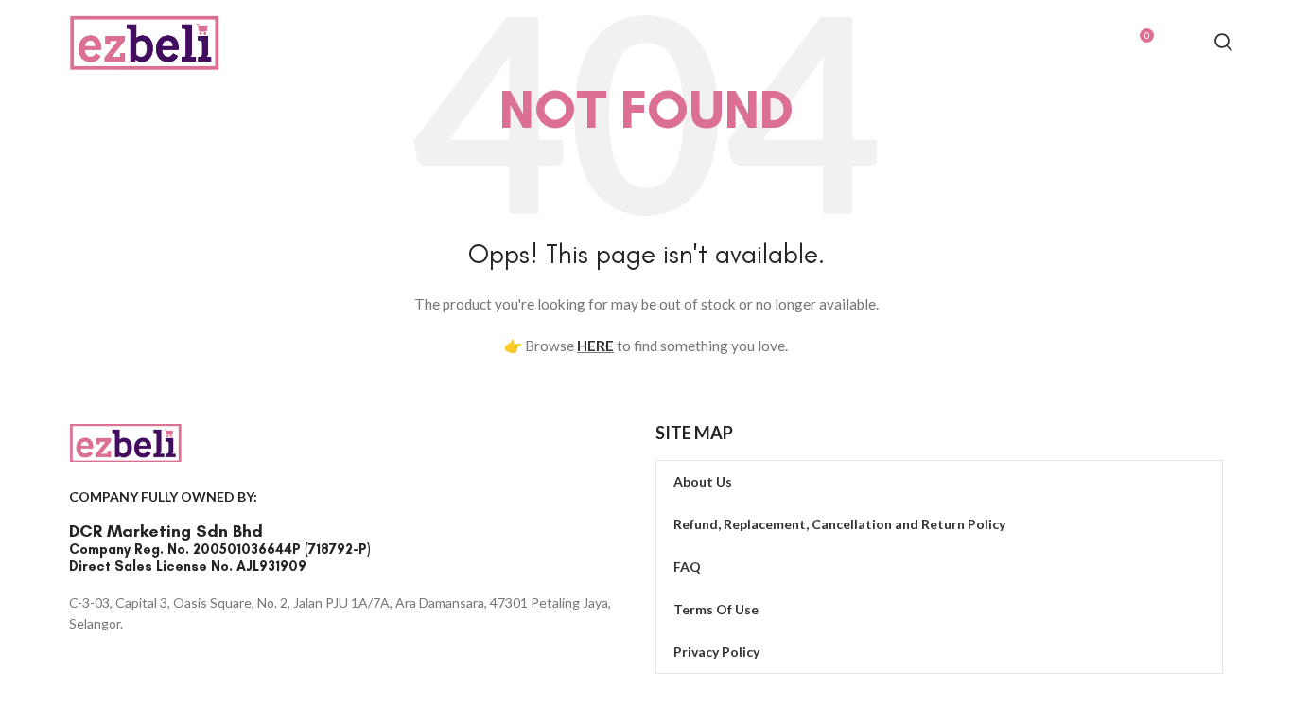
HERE (595, 345)
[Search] (1223, 45)
